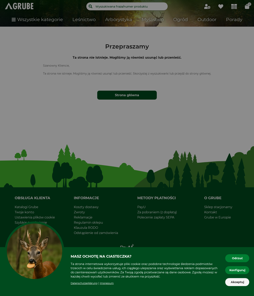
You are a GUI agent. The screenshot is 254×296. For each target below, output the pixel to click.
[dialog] (127, 148)
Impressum (107, 283)
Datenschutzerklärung (84, 283)
